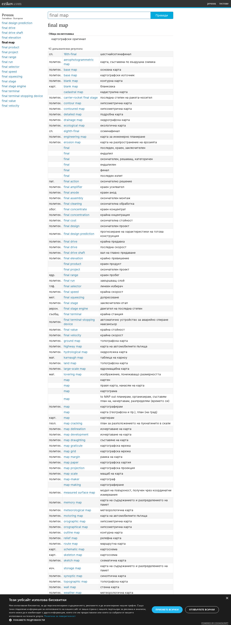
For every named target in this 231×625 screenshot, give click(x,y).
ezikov (11, 3)
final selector (10, 66)
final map (8, 42)
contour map (72, 103)
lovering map (73, 374)
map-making (72, 484)
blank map (71, 81)
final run (7, 62)
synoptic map (73, 576)
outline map (72, 532)
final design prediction (17, 23)
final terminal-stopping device (22, 96)
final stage (9, 81)
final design (71, 226)
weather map (73, 592)
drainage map (73, 120)
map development (76, 434)
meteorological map (77, 510)
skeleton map (73, 555)
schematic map (74, 549)
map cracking (73, 423)
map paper (71, 462)
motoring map (73, 515)
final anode (71, 192)
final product (10, 47)
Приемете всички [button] (167, 609)
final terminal (10, 91)
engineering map (75, 136)
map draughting (74, 440)
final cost (70, 220)
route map (71, 543)
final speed (9, 71)
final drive (8, 28)
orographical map (76, 527)
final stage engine (14, 86)
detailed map (73, 114)
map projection (74, 468)
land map (70, 363)
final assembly (73, 198)
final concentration (76, 215)
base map (70, 69)
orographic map (75, 521)
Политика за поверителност (60, 616)
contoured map (74, 108)
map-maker (71, 479)
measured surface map (79, 492)
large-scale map (75, 368)
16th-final (70, 54)
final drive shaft (12, 32)
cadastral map (73, 92)
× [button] (227, 598)
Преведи (162, 15)
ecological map (74, 125)
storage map (72, 568)
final (66, 148)
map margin (72, 457)
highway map (73, 346)
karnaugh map (73, 357)
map (67, 380)
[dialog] (115, 609)
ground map (72, 340)
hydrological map (76, 352)
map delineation (75, 429)
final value (9, 101)
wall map (70, 587)
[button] (77, 620)
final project (10, 52)
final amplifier (73, 187)
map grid (70, 451)
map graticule (73, 445)
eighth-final (71, 131)
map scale (71, 473)
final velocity (10, 105)
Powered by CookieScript (214, 623)
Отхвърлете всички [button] (202, 609)
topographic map (75, 581)
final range (9, 57)
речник (211, 3)
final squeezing (12, 76)
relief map (70, 538)
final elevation (11, 37)
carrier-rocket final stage (81, 97)
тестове (223, 3)
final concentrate (75, 209)
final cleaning (73, 203)
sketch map (72, 560)
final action (71, 181)
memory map (73, 502)
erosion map (72, 142)
